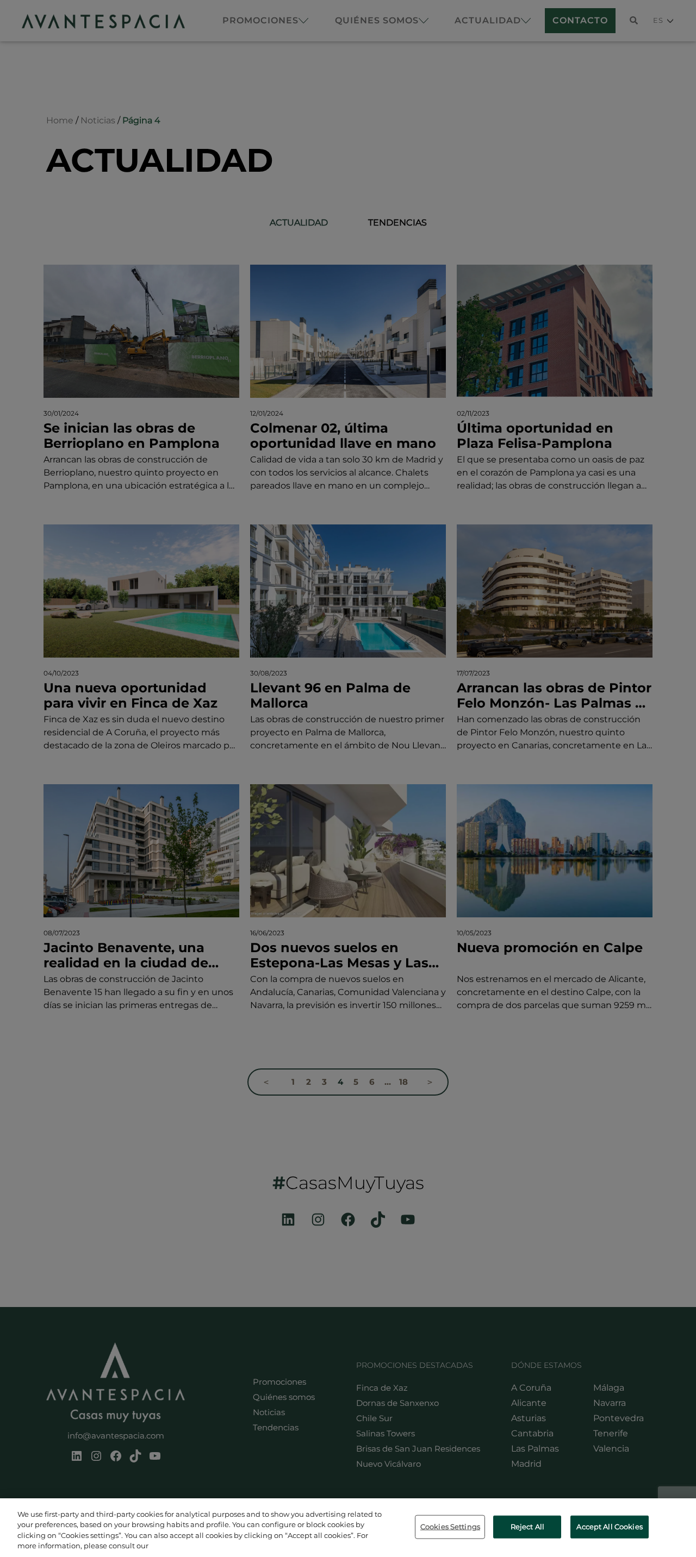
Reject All (527, 1526)
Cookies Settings (450, 1526)
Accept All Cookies (609, 1526)
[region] (348, 1527)
